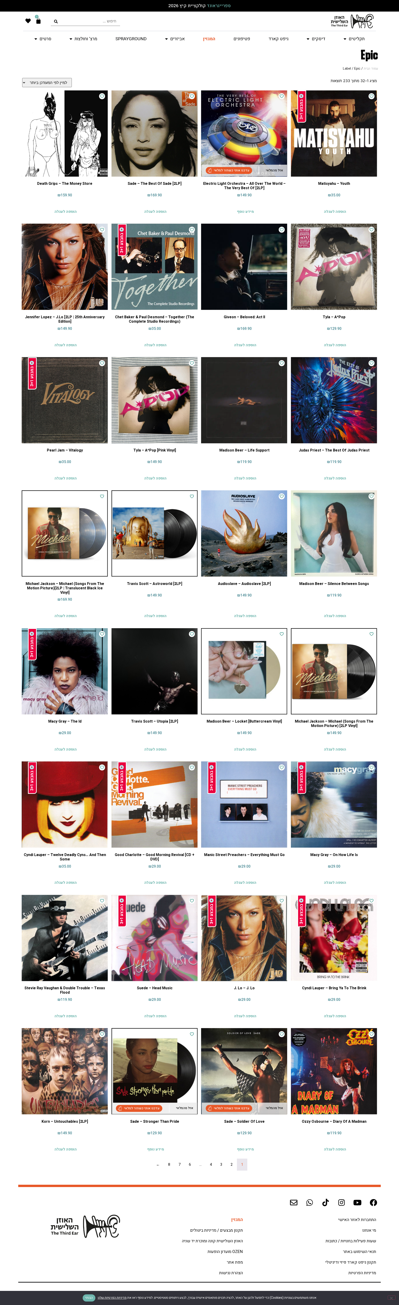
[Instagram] (341, 1202)
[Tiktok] (325, 1202)
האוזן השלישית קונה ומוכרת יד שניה (212, 1241)
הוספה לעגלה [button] (335, 211)
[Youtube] (357, 1202)
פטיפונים (241, 39)
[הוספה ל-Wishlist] (372, 96)
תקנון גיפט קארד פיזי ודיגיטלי (350, 1262)
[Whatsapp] (309, 1202)
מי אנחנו (369, 1230)
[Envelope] (293, 1202)
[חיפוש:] (85, 21)
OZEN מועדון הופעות (225, 1252)
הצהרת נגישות (231, 1273)
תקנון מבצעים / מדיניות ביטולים (216, 1230)
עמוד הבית (371, 68)
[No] (392, 1298)
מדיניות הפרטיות (362, 1273)
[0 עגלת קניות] (38, 21)
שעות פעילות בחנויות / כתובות (351, 1241)
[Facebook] (373, 1202)
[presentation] (85, 21)
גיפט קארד (278, 39)
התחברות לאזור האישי (357, 1220)
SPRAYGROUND (131, 39)
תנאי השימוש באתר (359, 1252)
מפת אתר (235, 1262)
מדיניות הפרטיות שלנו (112, 1297)
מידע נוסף (245, 211)
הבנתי (89, 1297)
